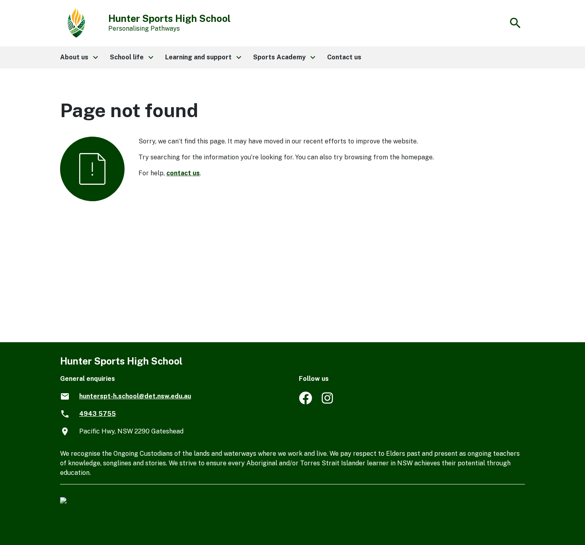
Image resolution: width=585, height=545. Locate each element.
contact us (183, 173)
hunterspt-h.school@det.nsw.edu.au (135, 396)
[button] (78, 57)
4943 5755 (97, 414)
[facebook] (305, 402)
